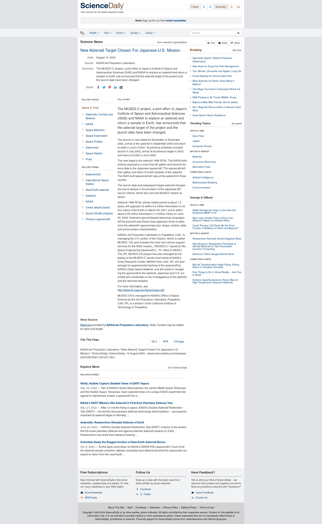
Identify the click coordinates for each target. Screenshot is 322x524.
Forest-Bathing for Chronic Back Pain (212, 76)
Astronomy (92, 147)
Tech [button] (107, 32)
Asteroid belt (93, 174)
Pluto (89, 159)
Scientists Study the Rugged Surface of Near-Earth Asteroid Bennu (123, 442)
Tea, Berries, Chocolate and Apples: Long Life (217, 71)
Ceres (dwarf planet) (98, 207)
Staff (129, 507)
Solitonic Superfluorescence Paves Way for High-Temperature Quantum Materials (215, 281)
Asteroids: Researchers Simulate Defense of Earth (112, 422)
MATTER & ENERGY (199, 151)
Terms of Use (207, 507)
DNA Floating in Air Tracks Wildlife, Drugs (214, 97)
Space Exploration (97, 136)
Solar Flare (198, 136)
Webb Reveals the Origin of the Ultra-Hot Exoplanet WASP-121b (214, 211)
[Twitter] (104, 87)
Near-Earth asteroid (97, 190)
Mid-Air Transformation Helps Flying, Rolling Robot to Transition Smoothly (216, 266)
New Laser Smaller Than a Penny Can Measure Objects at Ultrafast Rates (213, 219)
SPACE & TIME (197, 130)
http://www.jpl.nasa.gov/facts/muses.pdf (141, 290)
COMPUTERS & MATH (200, 171)
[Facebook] (98, 87)
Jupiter (196, 141)
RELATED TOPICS (90, 99)
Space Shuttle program (99, 213)
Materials (85, 325)
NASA (89, 124)
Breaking (196, 50)
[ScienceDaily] (102, 6)
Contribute (141, 507)
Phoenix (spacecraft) (98, 219)
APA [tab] (165, 341)
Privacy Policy (170, 507)
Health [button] (93, 32)
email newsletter (176, 20)
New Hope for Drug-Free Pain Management (216, 66)
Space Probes (94, 141)
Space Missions (95, 130)
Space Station (94, 153)
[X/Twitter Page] (210, 6)
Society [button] (134, 32)
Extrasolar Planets (202, 146)
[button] (211, 42)
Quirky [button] (149, 32)
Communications (201, 187)
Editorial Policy (189, 507)
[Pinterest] (110, 87)
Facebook (145, 489)
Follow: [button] (195, 6)
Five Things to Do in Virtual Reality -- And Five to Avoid (217, 273)
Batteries (197, 156)
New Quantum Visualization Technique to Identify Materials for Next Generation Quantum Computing (214, 246)
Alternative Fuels (201, 166)
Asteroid (91, 196)
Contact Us (201, 497)
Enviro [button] (120, 32)
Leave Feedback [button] (204, 492)
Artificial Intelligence (203, 177)
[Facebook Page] (204, 6)
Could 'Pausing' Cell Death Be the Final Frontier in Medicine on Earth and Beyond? (215, 227)
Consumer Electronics (204, 161)
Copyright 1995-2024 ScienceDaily (101, 512)
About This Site (116, 507)
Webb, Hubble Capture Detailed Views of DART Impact (114, 383)
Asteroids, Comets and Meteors (99, 116)
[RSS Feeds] (231, 6)
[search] (238, 33)
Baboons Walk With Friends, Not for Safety (215, 102)
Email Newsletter (94, 492)
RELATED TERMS (90, 167)
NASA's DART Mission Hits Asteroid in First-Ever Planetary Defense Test (126, 403)
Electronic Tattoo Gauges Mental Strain (213, 254)
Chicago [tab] (179, 341)
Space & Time (90, 108)
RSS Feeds (91, 497)
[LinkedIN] (115, 87)
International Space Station (97, 182)
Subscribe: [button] (221, 6)
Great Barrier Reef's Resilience (209, 115)
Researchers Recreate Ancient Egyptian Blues (217, 238)
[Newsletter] (238, 6)
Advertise (155, 507)
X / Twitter (145, 494)
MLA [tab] (154, 341)
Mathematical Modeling (205, 182)
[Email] (121, 87)
